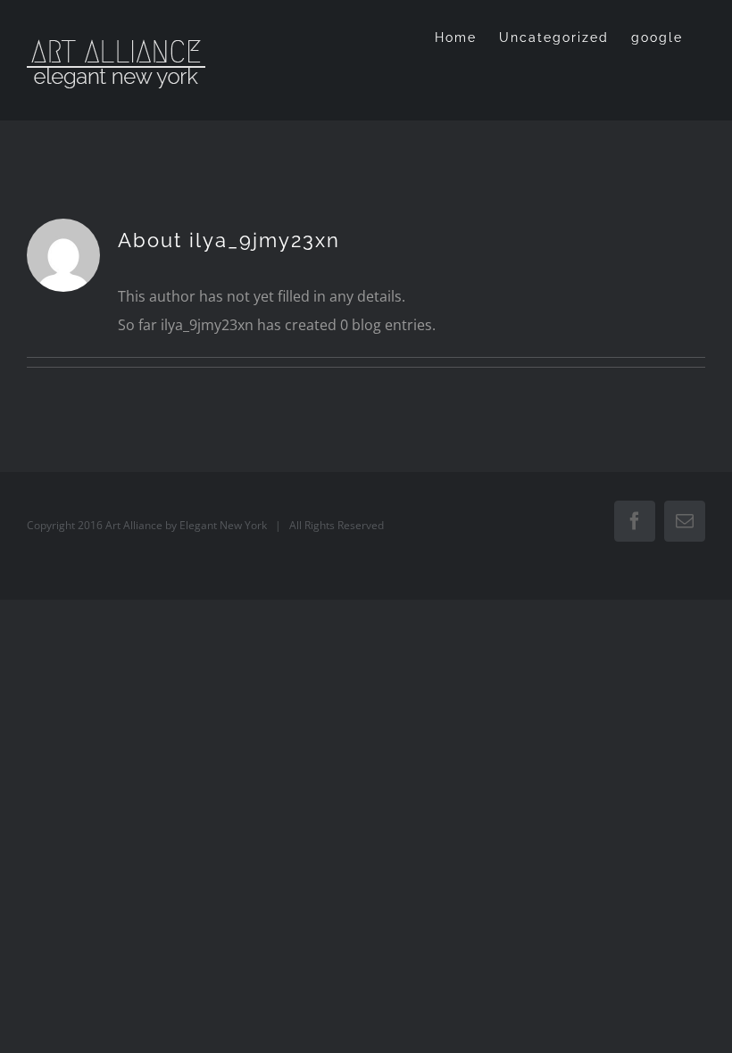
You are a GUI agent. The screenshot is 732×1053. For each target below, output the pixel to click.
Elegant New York (223, 525)
